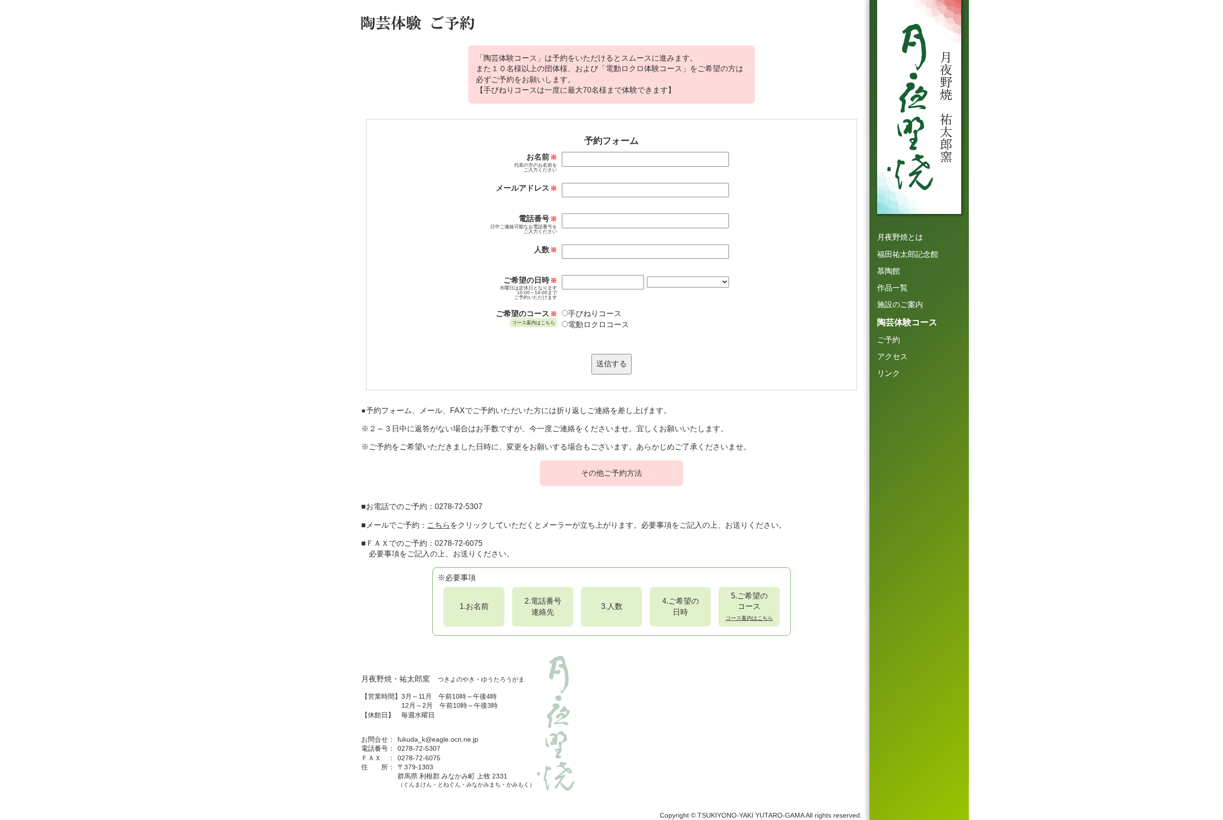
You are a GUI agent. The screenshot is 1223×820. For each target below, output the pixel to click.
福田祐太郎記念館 (907, 254)
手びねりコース (595, 313)
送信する (611, 364)
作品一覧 (892, 288)
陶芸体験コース (907, 322)
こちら (438, 525)
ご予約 (888, 340)
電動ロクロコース (598, 324)
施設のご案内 (900, 304)
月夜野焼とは (900, 237)
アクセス (892, 356)
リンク (888, 373)
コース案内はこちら (533, 322)
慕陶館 (888, 271)
